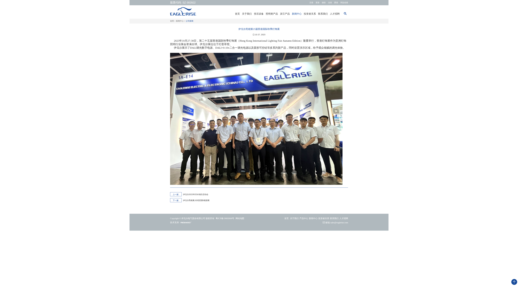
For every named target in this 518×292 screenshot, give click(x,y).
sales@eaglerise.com (339, 222)
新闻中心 (297, 13)
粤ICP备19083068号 (225, 218)
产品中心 (303, 218)
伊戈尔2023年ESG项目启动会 (195, 194)
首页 (237, 13)
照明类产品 (272, 13)
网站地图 (240, 218)
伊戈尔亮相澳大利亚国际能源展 (196, 200)
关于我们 (247, 13)
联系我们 (323, 13)
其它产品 (285, 13)
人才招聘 (335, 13)
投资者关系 (310, 13)
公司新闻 (189, 21)
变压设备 (259, 13)
